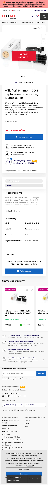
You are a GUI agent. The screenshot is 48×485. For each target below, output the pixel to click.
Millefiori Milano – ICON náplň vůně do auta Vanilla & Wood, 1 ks (18, 313)
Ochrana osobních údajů (11, 437)
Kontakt (28, 420)
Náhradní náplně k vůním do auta (33, 22)
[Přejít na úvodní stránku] (9, 16)
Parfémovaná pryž (32, 229)
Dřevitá (28, 223)
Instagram (32, 410)
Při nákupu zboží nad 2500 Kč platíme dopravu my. (25, 337)
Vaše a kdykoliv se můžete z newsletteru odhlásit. (20, 379)
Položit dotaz (25, 271)
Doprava (5, 428)
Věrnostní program (9, 426)
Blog (26, 426)
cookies (30, 466)
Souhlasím (24, 474)
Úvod (4, 22)
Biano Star (6, 434)
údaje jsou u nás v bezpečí (14, 378)
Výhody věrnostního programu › (22, 148)
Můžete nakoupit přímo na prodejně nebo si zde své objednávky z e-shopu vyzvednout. (26, 361)
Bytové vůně (13, 22)
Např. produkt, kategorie (17, 20)
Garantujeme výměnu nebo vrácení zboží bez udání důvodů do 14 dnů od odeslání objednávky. (25, 344)
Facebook (20, 410)
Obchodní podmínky (10, 431)
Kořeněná (35, 223)
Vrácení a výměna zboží (11, 440)
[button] (28, 16)
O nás (27, 423)
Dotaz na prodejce (24, 137)
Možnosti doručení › (18, 155)
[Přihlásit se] (32, 16)
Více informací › (11, 121)
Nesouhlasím (24, 469)
